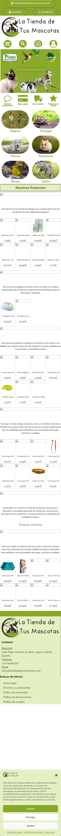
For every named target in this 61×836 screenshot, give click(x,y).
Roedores (46, 156)
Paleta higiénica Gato (25, 372)
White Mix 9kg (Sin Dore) (26, 260)
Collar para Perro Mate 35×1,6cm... (45, 456)
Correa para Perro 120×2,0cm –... (29, 481)
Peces (15, 181)
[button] (56, 775)
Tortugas (45, 131)
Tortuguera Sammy (24, 316)
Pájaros (15, 131)
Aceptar (30, 808)
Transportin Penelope (40, 372)
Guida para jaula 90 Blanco (27, 235)
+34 (4, 663)
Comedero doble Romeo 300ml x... (45, 397)
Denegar (30, 817)
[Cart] (38, 43)
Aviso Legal (50, 832)
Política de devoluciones (17, 697)
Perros (15, 156)
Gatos (46, 181)
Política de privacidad (33, 832)
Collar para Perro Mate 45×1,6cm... (14, 481)
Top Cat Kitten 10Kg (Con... (27, 600)
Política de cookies (15, 832)
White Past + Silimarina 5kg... (12, 260)
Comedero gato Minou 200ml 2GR (14, 397)
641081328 (12, 663)
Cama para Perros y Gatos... (12, 576)
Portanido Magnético (40, 260)
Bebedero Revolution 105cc (12, 235)
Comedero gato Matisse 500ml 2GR (30, 397)
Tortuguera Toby (8, 316)
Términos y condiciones (16, 687)
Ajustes (31, 825)
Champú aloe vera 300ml (26, 456)
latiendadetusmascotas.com (24, 670)
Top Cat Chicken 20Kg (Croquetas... (30, 576)
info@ (5, 670)
